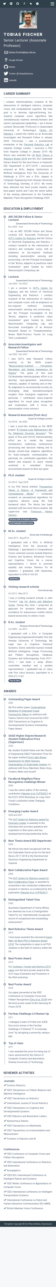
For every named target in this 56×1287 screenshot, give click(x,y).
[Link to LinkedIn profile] (11, 4)
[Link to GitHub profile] (17, 4)
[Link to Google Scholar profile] (24, 4)
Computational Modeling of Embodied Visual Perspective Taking (27, 711)
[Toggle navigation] (52, 3)
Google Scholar (16, 60)
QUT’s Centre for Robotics (22, 238)
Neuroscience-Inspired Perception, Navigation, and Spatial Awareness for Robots (30, 369)
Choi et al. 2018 (38, 999)
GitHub (12, 67)
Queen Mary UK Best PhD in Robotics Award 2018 (30, 941)
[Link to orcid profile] (37, 4)
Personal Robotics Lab (36, 144)
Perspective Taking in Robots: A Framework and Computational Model (30, 490)
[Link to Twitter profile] (4, 4)
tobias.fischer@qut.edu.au (22, 52)
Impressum (46, 1224)
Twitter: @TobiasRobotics (21, 73)
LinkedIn (13, 80)
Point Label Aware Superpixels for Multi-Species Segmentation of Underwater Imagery (27, 761)
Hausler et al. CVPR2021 (35, 793)
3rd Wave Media (32, 1224)
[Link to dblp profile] (30, 4)
